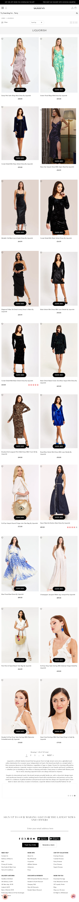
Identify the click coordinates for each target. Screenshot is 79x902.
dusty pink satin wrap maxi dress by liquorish (16, 96)
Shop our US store (59, 890)
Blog (55, 887)
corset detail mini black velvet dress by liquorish (56, 238)
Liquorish (10, 18)
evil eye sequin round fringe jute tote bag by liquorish (19, 523)
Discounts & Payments (35, 876)
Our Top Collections (61, 853)
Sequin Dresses (58, 867)
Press (29, 870)
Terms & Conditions (7, 870)
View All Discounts (33, 887)
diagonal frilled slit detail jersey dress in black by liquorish (17, 311)
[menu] (2, 8)
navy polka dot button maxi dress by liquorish (55, 523)
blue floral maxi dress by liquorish (12, 594)
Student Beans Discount (35, 890)
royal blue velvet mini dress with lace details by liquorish (56, 453)
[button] (71, 22)
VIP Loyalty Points (59, 884)
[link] (40, 791)
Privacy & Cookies (6, 864)
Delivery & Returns (7, 859)
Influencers (31, 867)
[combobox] (37, 13)
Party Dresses (58, 861)
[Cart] (75, 8)
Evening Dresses (58, 856)
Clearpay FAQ (32, 884)
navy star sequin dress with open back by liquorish (57, 167)
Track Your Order (30, 845)
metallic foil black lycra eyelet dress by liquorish (17, 238)
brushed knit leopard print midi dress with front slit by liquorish (19, 453)
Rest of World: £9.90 (7, 890)
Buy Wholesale (32, 859)
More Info (31, 853)
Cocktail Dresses (59, 859)
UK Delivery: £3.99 (7, 881)
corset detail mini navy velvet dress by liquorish (17, 164)
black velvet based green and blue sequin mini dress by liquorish (58, 382)
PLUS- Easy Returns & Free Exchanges (12, 893)
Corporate (31, 861)
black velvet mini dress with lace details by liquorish (57, 309)
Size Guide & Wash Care (8, 867)
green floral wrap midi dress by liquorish (54, 96)
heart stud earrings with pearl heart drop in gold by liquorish (57, 738)
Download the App (59, 879)
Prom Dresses (58, 864)
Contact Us (4, 856)
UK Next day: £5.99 (7, 884)
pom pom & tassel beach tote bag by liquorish (16, 666)
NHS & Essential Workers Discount (38, 879)
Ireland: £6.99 (5, 887)
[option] (20, 2)
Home (3, 18)
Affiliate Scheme (32, 864)
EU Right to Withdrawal (61, 893)
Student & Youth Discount (35, 881)
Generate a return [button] (48, 845)
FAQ (2, 861)
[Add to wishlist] (2, 39)
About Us (30, 856)
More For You (58, 876)
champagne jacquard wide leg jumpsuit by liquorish (58, 595)
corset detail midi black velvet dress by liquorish (17, 381)
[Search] (77, 13)
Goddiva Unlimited (7, 879)
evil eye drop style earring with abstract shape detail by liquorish (58, 667)
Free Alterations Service (61, 881)
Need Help (4, 853)
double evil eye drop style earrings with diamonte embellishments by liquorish (17, 738)
